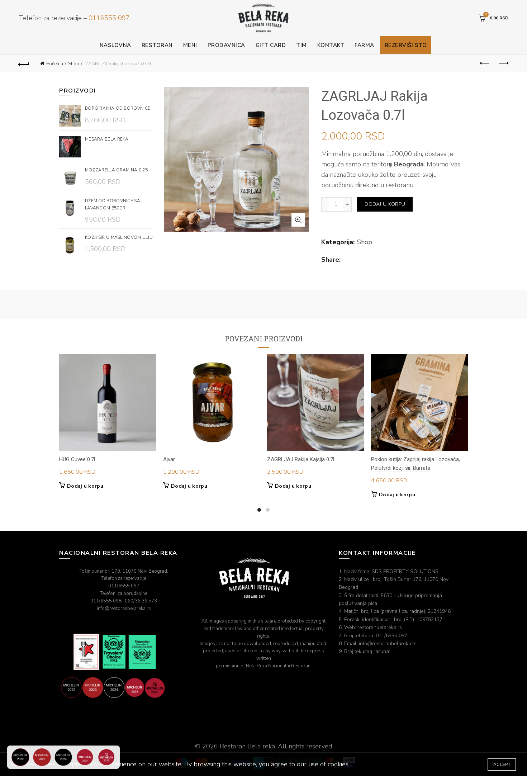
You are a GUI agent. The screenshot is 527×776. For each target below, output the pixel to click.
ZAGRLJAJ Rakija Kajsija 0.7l (300, 459)
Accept (502, 764)
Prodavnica (226, 45)
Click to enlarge (298, 220)
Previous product (485, 63)
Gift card (271, 45)
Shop (73, 64)
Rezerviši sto (406, 45)
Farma (364, 45)
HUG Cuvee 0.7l (77, 459)
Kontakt (331, 45)
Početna (54, 64)
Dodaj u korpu (385, 204)
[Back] (24, 63)
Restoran (157, 45)
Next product (503, 63)
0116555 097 (109, 18)
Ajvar (169, 459)
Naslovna (115, 45)
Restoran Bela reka (247, 746)
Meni (190, 45)
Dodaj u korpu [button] (85, 486)
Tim (301, 45)
